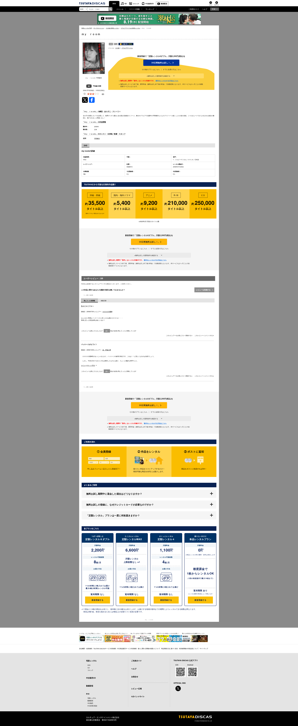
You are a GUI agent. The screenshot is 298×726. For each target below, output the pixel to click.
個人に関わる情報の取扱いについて (149, 649)
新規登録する (97, 600)
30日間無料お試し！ (161, 62)
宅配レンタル (92, 698)
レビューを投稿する (203, 290)
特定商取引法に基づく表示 (169, 649)
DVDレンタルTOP (86, 28)
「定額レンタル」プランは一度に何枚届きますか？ (113, 515)
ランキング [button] (150, 9)
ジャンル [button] (119, 9)
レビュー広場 (136, 688)
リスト (210, 5)
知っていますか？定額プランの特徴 (141, 633)
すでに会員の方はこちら (172, 69)
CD (125, 3)
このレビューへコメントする (204, 335)
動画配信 (164, 3)
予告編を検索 (97, 86)
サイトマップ (204, 649)
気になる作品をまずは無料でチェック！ (193, 633)
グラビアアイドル (127, 48)
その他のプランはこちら (151, 69)
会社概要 (82, 649)
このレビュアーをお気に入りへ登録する (178, 335)
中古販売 (90, 703)
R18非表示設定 (92, 706)
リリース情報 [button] (134, 9)
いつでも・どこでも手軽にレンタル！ (90, 633)
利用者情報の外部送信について (189, 649)
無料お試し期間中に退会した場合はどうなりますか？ (114, 493)
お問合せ (134, 676)
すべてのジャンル (99, 28)
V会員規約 (89, 649)
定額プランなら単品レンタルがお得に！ (167, 633)
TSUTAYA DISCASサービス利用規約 (104, 649)
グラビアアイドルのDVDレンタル (130, 28)
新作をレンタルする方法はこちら (167, 80)
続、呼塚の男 (107, 350)
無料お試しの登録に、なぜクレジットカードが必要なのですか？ (120, 504)
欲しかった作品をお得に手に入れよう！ (116, 633)
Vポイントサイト (138, 696)
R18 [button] (213, 9)
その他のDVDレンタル (112, 28)
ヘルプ (204, 9)
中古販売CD (149, 3)
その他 (117, 48)
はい (106, 331)
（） (103, 94)
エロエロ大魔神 (107, 311)
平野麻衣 (97, 138)
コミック (136, 3)
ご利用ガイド (193, 9)
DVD (114, 3)
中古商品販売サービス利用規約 (127, 649)
